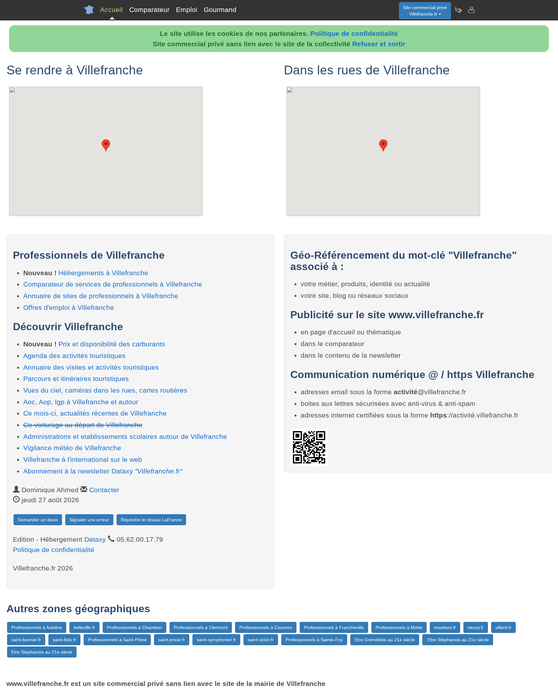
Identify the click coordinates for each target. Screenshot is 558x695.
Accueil (111, 9)
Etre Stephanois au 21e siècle (41, 652)
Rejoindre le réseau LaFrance (151, 519)
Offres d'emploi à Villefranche (68, 307)
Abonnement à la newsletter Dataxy (102, 471)
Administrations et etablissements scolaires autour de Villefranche (125, 436)
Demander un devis (38, 519)
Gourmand (220, 9)
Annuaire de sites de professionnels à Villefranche (100, 295)
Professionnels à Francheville (334, 627)
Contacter (104, 490)
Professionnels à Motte (399, 627)
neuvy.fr (476, 627)
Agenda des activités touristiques (74, 355)
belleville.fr (84, 627)
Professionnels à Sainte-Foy (314, 639)
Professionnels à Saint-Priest (117, 639)
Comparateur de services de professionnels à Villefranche (112, 284)
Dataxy (95, 539)
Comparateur (149, 9)
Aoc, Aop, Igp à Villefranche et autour (80, 402)
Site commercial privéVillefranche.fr (425, 10)
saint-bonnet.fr (26, 639)
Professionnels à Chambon (134, 627)
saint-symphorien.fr (216, 639)
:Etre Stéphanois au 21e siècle (458, 639)
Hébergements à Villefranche (103, 273)
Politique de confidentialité (354, 33)
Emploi (186, 9)
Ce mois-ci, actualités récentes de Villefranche (95, 413)
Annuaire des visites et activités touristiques (91, 367)
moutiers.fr (445, 627)
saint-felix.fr (64, 639)
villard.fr (503, 627)
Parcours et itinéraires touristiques (76, 378)
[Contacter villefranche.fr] (471, 9)
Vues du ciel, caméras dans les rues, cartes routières (105, 390)
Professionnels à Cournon (265, 627)
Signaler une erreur (89, 519)
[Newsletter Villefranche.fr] (458, 9)
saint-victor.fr (261, 639)
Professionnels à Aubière (36, 627)
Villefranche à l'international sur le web (82, 459)
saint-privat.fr (171, 639)
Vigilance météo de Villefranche (72, 447)
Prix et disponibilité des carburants (111, 344)
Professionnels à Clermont (201, 627)
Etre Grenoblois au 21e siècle (385, 639)
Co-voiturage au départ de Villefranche (82, 425)
